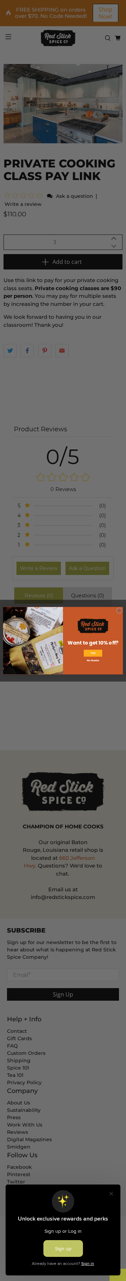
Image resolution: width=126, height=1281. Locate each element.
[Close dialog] (119, 610)
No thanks (93, 660)
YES (93, 653)
